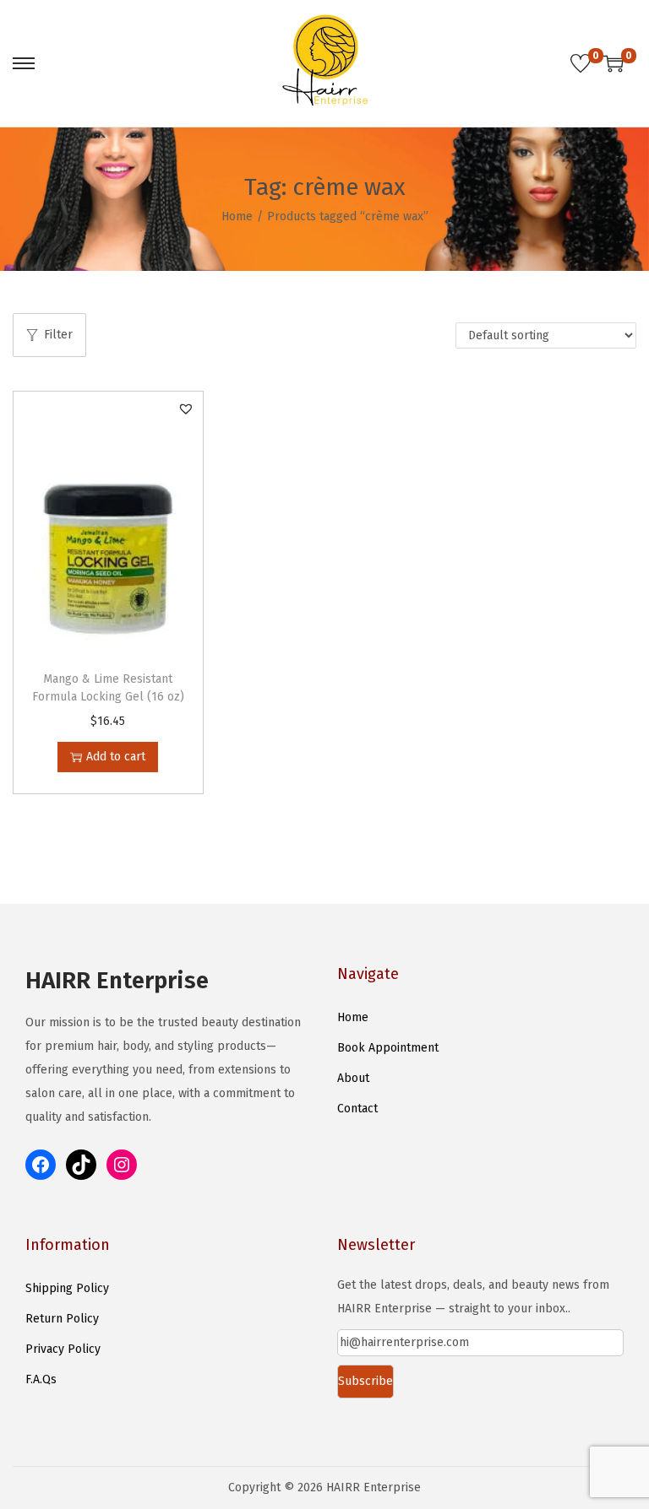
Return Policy (62, 1319)
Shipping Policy (67, 1288)
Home (237, 216)
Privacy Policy (63, 1349)
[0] (580, 63)
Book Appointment (388, 1048)
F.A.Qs (41, 1379)
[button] (186, 408)
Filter (58, 334)
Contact (357, 1108)
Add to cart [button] (115, 756)
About (353, 1078)
